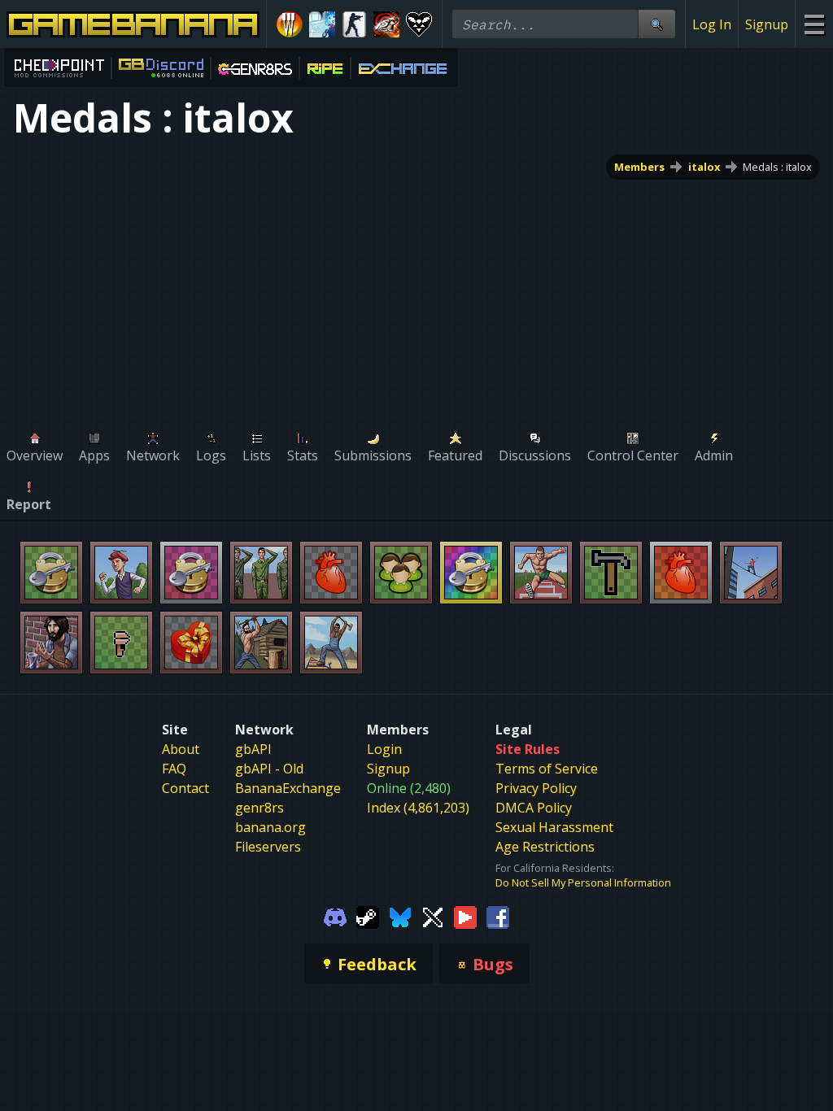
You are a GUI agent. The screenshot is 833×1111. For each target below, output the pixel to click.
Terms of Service (546, 769)
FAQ (174, 769)
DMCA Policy (533, 808)
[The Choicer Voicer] (322, 24)
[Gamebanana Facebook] (498, 916)
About (180, 749)
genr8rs (259, 808)
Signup (766, 24)
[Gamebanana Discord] (335, 916)
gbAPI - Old (269, 769)
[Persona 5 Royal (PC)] (386, 24)
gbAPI (253, 749)
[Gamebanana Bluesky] (400, 916)
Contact (185, 788)
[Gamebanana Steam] (368, 916)
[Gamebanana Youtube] (465, 916)
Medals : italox (777, 166)
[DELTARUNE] (419, 24)
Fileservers (268, 847)
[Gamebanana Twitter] (433, 916)
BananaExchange (288, 788)
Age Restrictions (545, 847)
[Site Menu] (814, 24)
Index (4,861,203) (418, 808)
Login (384, 749)
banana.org (270, 827)
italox (704, 166)
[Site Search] (656, 24)
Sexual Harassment (554, 827)
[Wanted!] (289, 24)
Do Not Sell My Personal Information (583, 882)
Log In (711, 24)
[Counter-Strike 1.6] (354, 24)
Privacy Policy (536, 788)
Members (639, 166)
